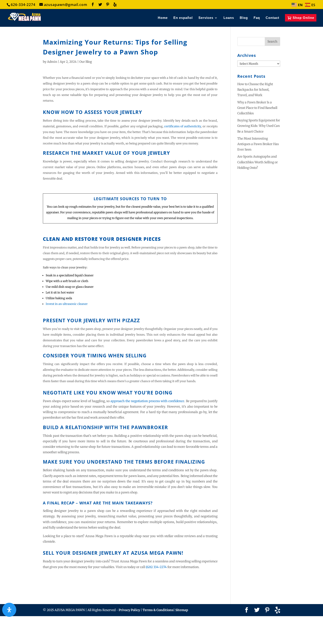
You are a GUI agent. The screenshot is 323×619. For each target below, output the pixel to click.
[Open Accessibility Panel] (9, 610)
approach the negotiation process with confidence (147, 401)
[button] (314, 555)
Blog (244, 18)
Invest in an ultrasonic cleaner (67, 304)
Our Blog (85, 62)
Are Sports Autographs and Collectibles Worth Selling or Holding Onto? (257, 162)
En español (183, 18)
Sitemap (181, 610)
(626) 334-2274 (156, 567)
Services (205, 18)
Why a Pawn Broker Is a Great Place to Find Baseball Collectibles (257, 107)
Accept (281, 601)
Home (163, 18)
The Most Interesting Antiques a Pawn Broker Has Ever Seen (258, 144)
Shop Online (303, 18)
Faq (257, 18)
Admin (52, 62)
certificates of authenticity (182, 126)
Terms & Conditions (158, 610)
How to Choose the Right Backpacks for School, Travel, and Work (255, 89)
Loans (228, 18)
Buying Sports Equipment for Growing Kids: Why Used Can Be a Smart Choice (258, 125)
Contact (272, 18)
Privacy (281, 610)
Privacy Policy (130, 610)
